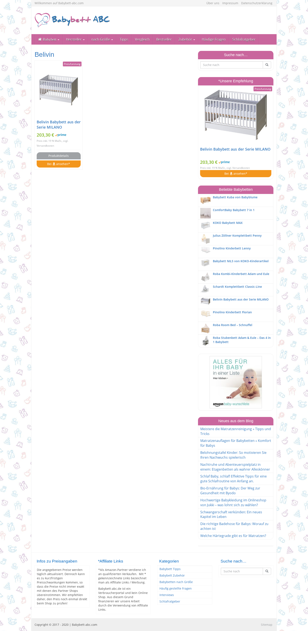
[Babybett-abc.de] (72, 20)
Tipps (124, 39)
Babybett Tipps (170, 569)
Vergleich (142, 39)
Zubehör (186, 39)
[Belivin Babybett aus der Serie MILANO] (59, 90)
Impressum (230, 3)
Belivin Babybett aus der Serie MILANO (59, 124)
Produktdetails (58, 156)
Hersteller (74, 39)
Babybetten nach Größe (176, 582)
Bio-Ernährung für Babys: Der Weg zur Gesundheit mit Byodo (230, 490)
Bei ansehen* (58, 164)
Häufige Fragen (214, 39)
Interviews (166, 595)
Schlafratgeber (244, 39)
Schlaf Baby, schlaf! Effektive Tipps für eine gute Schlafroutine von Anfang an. (233, 478)
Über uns (212, 3)
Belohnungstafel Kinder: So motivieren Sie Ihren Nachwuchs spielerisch (233, 455)
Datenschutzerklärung (256, 3)
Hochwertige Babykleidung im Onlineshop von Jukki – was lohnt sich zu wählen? (233, 502)
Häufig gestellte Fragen (175, 588)
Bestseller (164, 39)
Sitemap (266, 625)
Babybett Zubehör (172, 575)
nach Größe (101, 39)
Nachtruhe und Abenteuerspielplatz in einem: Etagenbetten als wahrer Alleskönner (235, 467)
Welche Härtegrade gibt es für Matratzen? (233, 535)
